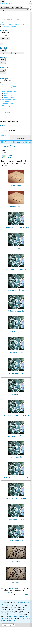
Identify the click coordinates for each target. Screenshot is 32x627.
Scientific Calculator (9, 97)
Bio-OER (9, 155)
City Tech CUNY (11, 157)
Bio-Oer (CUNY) (15, 589)
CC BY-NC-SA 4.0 (11, 593)
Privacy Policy (13, 616)
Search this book (4, 32)
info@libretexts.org (9, 620)
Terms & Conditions (23, 616)
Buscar (3, 625)
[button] (6, 110)
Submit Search (5, 38)
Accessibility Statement (7, 618)
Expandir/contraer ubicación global (30, 142)
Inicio (9, 142)
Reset (2, 50)
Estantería (19, 142)
